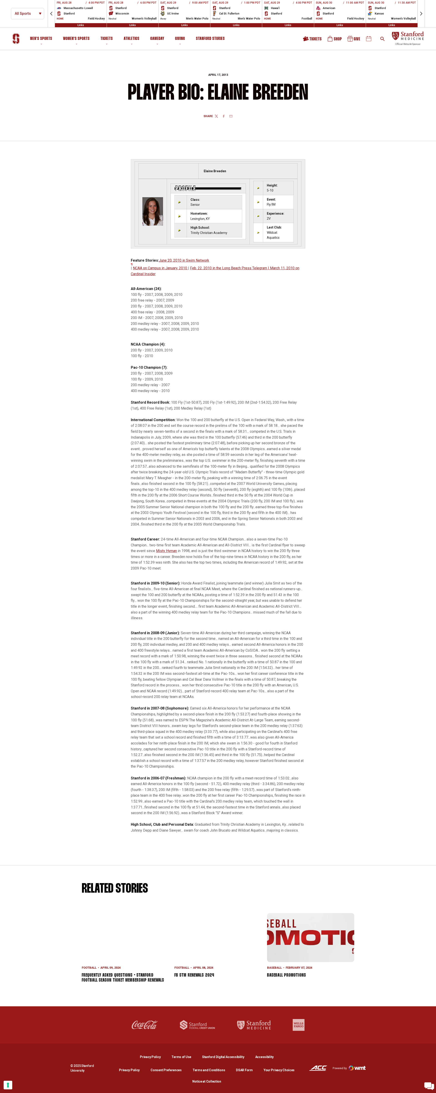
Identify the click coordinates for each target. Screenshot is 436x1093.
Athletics (131, 39)
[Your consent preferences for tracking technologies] (8, 1085)
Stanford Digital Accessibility (227, 1057)
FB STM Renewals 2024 (194, 975)
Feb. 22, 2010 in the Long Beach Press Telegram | (230, 268)
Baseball (274, 967)
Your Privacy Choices (279, 1070)
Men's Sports (41, 39)
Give (354, 40)
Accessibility (264, 1057)
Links (80, 25)
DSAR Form (244, 1070)
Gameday (157, 39)
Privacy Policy (154, 1057)
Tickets (107, 39)
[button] (51, 13)
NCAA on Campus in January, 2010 (160, 268)
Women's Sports (76, 39)
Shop (335, 40)
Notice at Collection (206, 1081)
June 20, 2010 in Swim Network (184, 260)
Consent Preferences (166, 1070)
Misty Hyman (166, 551)
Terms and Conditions (209, 1070)
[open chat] (429, 1086)
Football (89, 967)
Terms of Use (181, 1057)
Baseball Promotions (286, 975)
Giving (180, 39)
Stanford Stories (210, 39)
